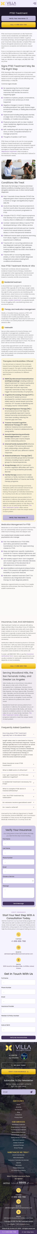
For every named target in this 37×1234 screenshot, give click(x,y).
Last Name (6, 848)
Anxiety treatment (14, 300)
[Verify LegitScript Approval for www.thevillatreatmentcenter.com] (24, 1059)
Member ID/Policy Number (10, 1015)
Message (6, 886)
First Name (6, 839)
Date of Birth (5, 1025)
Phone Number (8, 857)
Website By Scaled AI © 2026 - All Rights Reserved (18, 1228)
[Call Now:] (18, 1190)
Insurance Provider (7, 1006)
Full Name (4, 978)
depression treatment (9, 151)
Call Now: (18, 1195)
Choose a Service (8, 876)
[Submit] (31, 1092)
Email (4, 867)
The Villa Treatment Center (17, 506)
